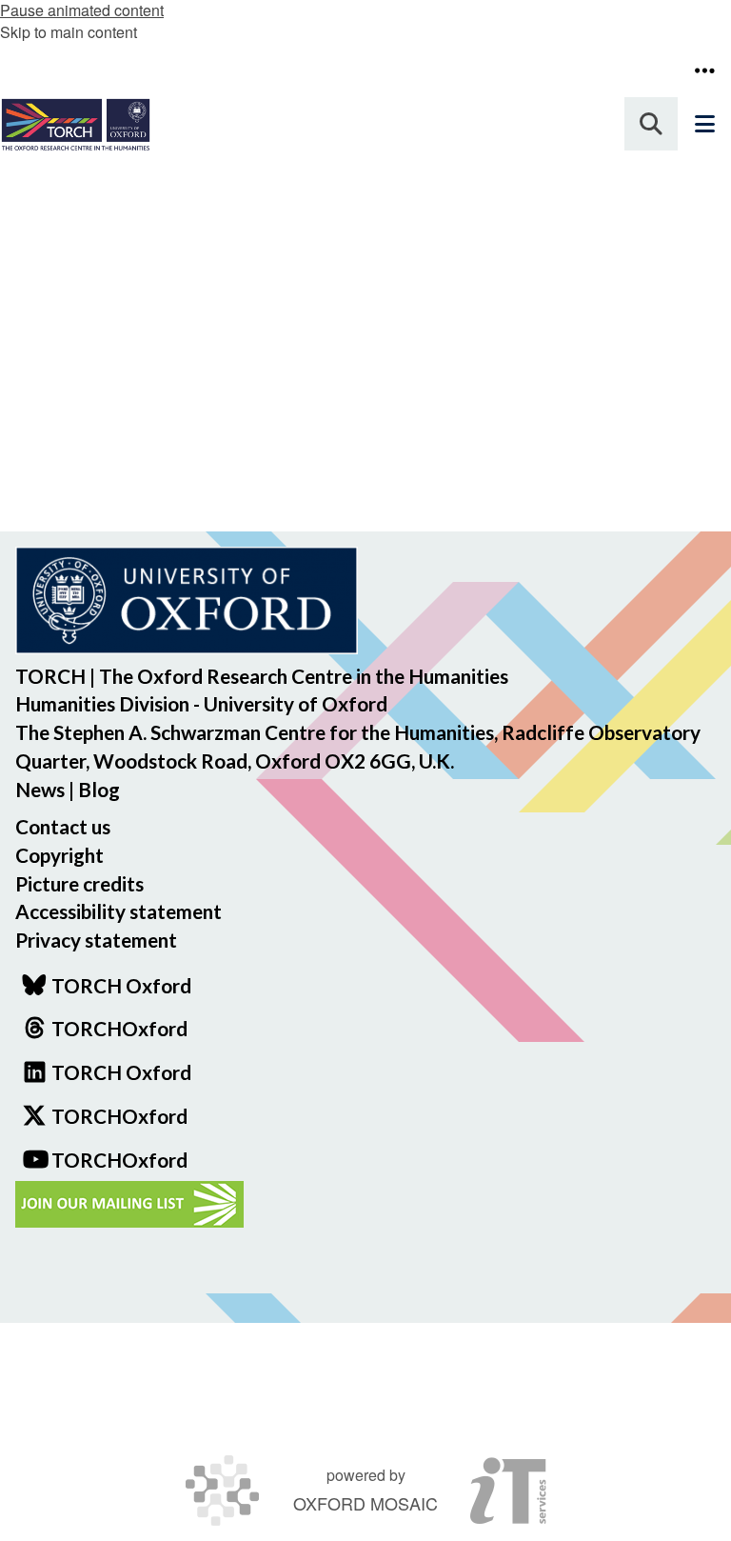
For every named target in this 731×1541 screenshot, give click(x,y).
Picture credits (79, 883)
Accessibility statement (118, 911)
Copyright (59, 855)
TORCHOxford (119, 1116)
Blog (99, 789)
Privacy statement (96, 939)
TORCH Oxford (121, 1072)
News (40, 789)
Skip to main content (68, 32)
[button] (704, 70)
